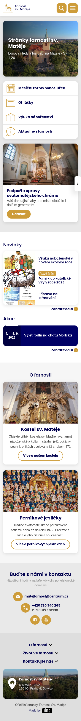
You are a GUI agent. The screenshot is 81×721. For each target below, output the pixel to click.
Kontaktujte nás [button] (38, 661)
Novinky (12, 245)
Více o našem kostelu (40, 455)
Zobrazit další (62, 309)
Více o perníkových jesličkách (40, 544)
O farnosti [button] (38, 645)
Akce (9, 319)
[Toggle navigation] (73, 8)
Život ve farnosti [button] (38, 653)
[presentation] (78, 183)
